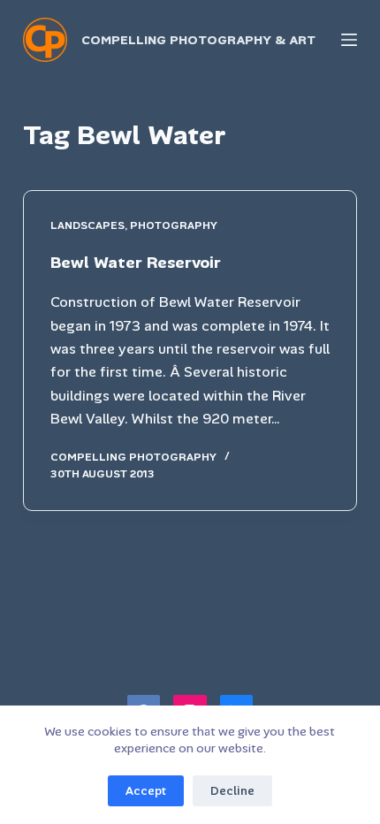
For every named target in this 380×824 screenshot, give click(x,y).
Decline (232, 790)
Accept (145, 790)
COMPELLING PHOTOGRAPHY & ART (198, 40)
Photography (173, 225)
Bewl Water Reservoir (135, 262)
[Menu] (349, 40)
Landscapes (87, 225)
